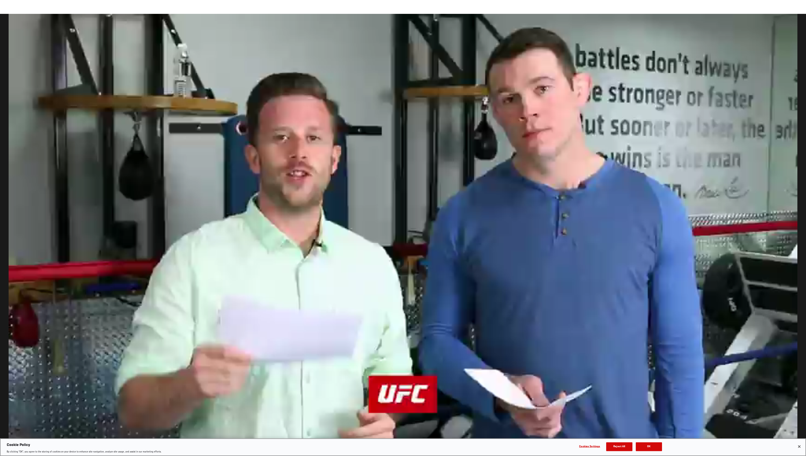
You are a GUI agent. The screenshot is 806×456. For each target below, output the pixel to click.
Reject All (619, 446)
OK (648, 446)
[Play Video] (403, 235)
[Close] (799, 446)
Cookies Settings (589, 446)
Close (798, 22)
